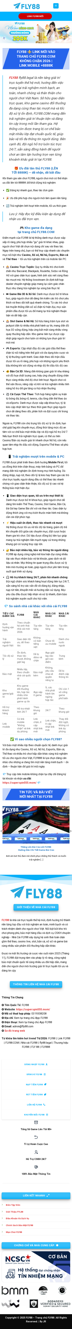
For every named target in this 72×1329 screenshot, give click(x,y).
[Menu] (56, 6)
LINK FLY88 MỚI (35, 16)
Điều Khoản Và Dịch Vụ (17, 1218)
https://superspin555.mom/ (20, 782)
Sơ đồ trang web (15, 1030)
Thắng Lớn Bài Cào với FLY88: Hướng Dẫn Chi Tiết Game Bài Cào (36, 848)
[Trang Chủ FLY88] (26, 6)
